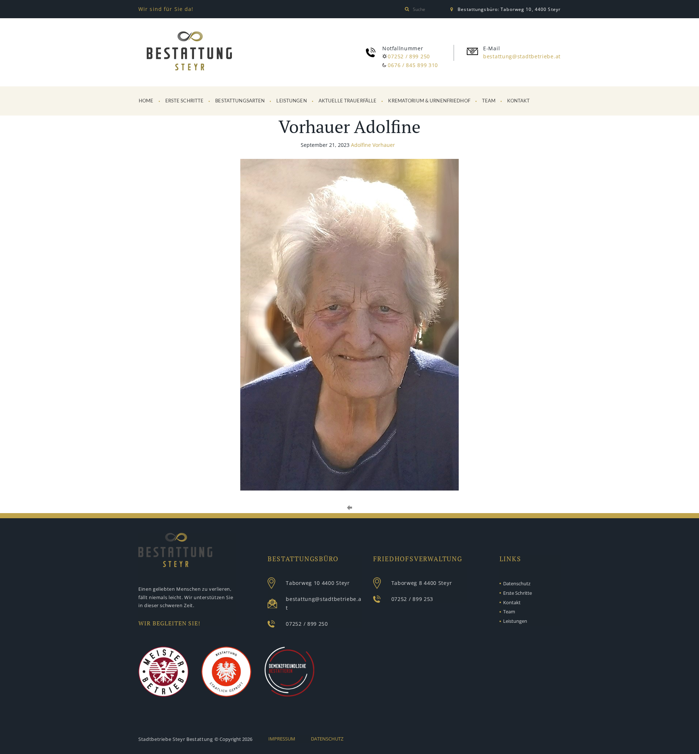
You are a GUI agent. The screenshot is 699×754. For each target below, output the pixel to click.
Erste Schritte (184, 101)
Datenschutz (516, 583)
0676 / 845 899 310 (413, 65)
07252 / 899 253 (412, 598)
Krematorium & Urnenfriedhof (429, 101)
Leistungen (291, 101)
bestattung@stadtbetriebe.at (522, 56)
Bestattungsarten (240, 101)
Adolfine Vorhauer (373, 144)
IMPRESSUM (281, 738)
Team (489, 101)
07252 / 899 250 (409, 56)
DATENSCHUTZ (327, 738)
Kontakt (518, 101)
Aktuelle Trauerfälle (348, 101)
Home (146, 101)
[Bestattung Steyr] (189, 52)
